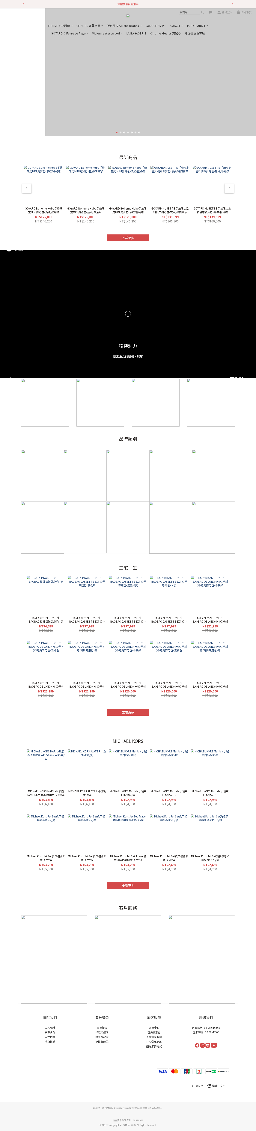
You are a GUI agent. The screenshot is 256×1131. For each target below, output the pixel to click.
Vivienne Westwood (106, 33)
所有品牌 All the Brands (123, 26)
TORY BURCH (195, 26)
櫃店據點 (50, 1041)
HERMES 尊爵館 (59, 26)
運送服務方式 (154, 1046)
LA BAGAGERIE (136, 33)
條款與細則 (102, 1032)
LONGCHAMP (154, 26)
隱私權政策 (102, 1037)
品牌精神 (50, 1027)
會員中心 (154, 1027)
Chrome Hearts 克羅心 (165, 33)
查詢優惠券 (154, 1032)
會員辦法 (102, 1027)
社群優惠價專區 (195, 33)
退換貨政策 (102, 1041)
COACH (175, 26)
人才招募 (50, 1037)
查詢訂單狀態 (154, 1037)
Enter (128, 117)
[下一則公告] (233, 4)
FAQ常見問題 (154, 1041)
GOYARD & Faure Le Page (68, 33)
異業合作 (50, 1032)
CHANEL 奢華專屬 (88, 26)
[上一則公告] (23, 4)
